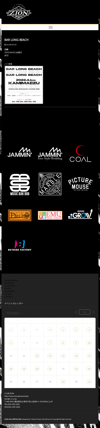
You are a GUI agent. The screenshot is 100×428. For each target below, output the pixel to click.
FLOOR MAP (9, 286)
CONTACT (8, 297)
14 (50, 356)
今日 (84, 312)
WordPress (46, 419)
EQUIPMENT (9, 291)
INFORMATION (10, 280)
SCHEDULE (9, 283)
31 (89, 381)
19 (24, 368)
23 (76, 368)
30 (50, 329)
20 (37, 368)
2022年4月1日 (11, 45)
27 (11, 329)
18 (11, 368)
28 (24, 329)
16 (76, 356)
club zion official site (12, 419)
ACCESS (7, 294)
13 (37, 356)
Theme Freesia (36, 419)
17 (89, 356)
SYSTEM (7, 288)
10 (89, 343)
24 (89, 368)
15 (63, 356)
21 (50, 368)
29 (63, 381)
